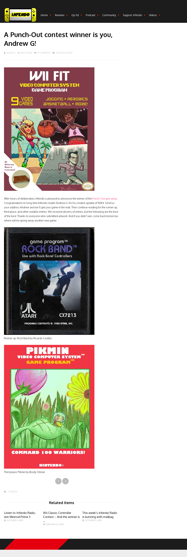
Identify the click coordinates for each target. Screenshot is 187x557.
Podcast (90, 15)
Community (109, 15)
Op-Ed (75, 15)
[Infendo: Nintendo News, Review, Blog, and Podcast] (20, 22)
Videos (153, 15)
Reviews (59, 15)
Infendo (11, 52)
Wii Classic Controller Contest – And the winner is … (61, 517)
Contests (13, 492)
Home (44, 15)
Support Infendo (132, 15)
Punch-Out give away (104, 198)
